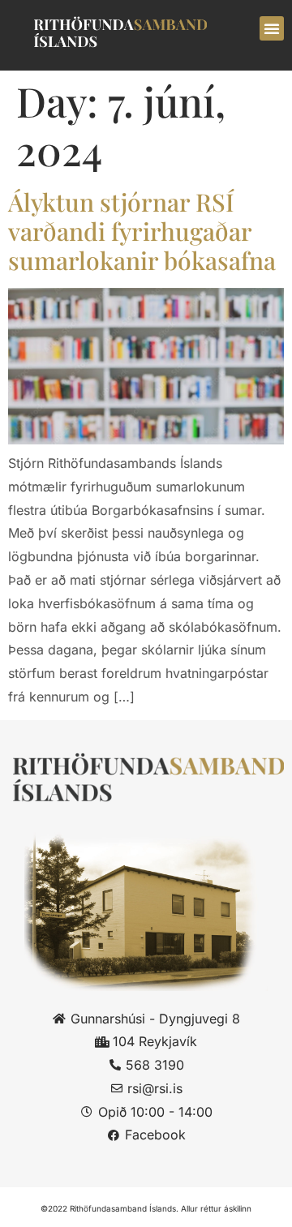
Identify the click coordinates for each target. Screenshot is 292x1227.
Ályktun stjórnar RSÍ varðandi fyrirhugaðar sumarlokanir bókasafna (142, 231)
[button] (272, 28)
